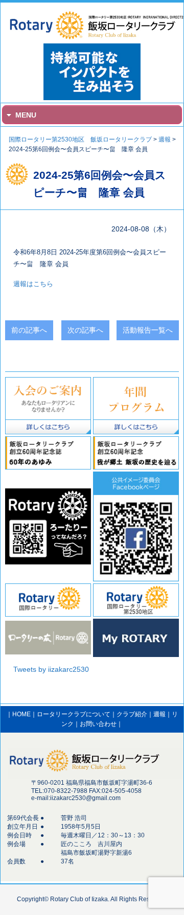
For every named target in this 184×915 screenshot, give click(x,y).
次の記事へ (85, 330)
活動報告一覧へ (148, 330)
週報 (159, 714)
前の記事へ (29, 330)
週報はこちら (33, 284)
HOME (21, 714)
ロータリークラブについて (73, 714)
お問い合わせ (98, 724)
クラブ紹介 (132, 714)
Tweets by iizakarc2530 (51, 669)
